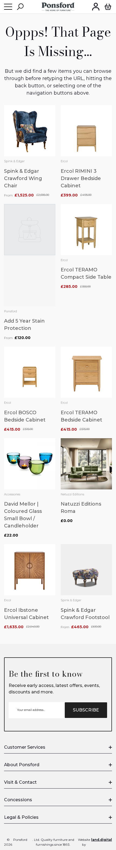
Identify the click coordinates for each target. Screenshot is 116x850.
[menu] (8, 7)
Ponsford (10, 311)
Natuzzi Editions (72, 494)
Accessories (12, 494)
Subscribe (86, 710)
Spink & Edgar (14, 161)
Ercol (64, 161)
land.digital (101, 840)
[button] (20, 7)
